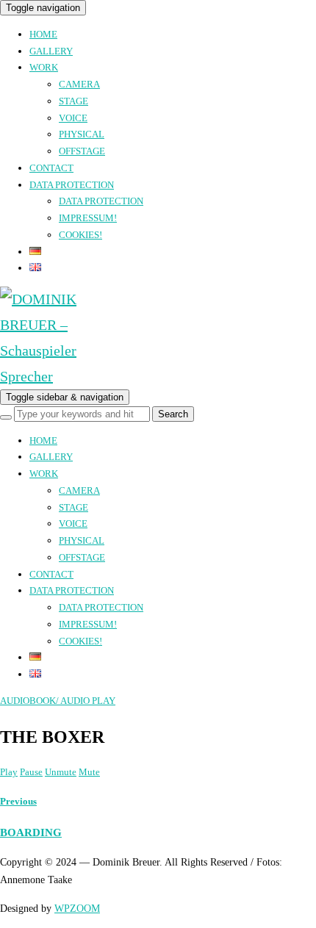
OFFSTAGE (82, 151)
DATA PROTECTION (71, 184)
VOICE (73, 117)
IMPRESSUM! (88, 217)
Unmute (60, 771)
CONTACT (51, 167)
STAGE (73, 101)
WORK (43, 67)
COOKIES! (80, 234)
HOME (43, 34)
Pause (31, 771)
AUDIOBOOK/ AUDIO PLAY (57, 700)
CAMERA (79, 84)
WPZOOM (77, 908)
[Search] (6, 417)
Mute (89, 771)
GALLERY (51, 51)
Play (9, 771)
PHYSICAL (81, 134)
